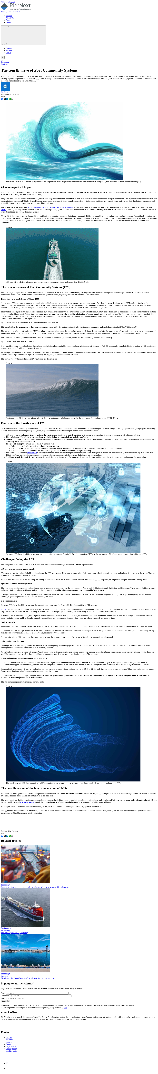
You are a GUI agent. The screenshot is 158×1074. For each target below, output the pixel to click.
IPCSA (4, 609)
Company (5, 996)
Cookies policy (12, 1051)
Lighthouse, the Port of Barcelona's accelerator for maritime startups (27, 978)
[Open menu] (2, 60)
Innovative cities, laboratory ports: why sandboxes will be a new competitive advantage (35, 887)
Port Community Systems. (38, 207)
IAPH (3, 210)
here (65, 1008)
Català (8, 53)
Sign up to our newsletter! (11, 11)
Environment (6, 928)
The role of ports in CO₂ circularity (14, 933)
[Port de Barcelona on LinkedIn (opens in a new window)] (7, 1063)
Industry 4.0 (32, 453)
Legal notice (11, 1046)
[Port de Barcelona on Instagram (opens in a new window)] (7, 1066)
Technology (5, 62)
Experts (9, 20)
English (5, 44)
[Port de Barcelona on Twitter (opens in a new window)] (7, 1068)
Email (3, 998)
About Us (10, 18)
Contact (9, 22)
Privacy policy (11, 1049)
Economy (5, 976)
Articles (9, 16)
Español (9, 50)
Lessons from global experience (61, 207)
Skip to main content (9, 2)
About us (9, 1040)
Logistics (4, 64)
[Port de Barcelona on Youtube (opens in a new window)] (7, 1071)
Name (3, 993)
